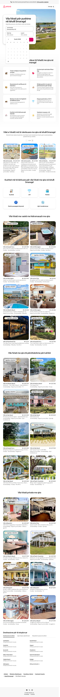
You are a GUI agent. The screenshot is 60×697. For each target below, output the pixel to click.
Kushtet (33, 694)
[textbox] (12, 35)
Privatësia (26, 694)
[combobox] (19, 29)
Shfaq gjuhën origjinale (42, 2)
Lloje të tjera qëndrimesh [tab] (23, 636)
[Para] (32, 140)
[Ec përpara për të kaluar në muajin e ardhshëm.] (26, 39)
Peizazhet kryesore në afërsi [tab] (39, 636)
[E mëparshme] (26, 140)
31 (8, 61)
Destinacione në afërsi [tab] (9, 636)
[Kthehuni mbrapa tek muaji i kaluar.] (8, 39)
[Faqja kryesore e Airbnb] (7, 6)
